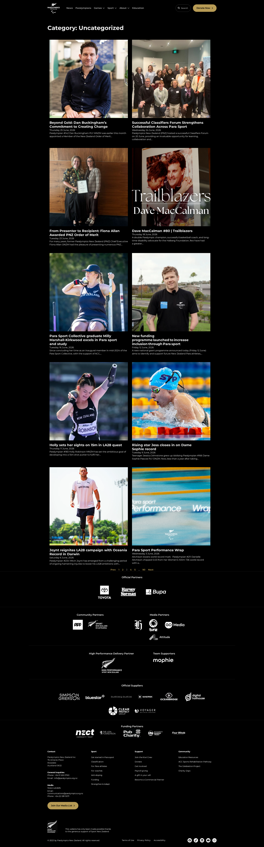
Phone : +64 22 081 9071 (58, 796)
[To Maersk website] (145, 696)
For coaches (97, 771)
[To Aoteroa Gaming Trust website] (155, 733)
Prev (113, 569)
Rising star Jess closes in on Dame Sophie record (162, 447)
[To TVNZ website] (153, 625)
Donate (138, 761)
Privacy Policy (143, 840)
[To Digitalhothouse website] (195, 696)
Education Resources (188, 757)
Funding (95, 779)
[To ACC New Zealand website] (77, 624)
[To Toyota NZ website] (104, 591)
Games (98, 8)
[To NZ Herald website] (138, 625)
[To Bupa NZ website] (156, 591)
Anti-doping (96, 775)
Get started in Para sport (102, 757)
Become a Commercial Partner (149, 779)
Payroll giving (141, 771)
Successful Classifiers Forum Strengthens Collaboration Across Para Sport (167, 125)
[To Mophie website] (163, 660)
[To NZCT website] (85, 733)
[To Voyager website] (145, 710)
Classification (97, 761)
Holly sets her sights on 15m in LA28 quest (86, 445)
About (123, 8)
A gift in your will (143, 775)
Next (150, 569)
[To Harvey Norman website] (128, 591)
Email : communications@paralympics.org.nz (65, 792)
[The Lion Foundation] (108, 733)
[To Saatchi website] (121, 696)
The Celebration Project (189, 766)
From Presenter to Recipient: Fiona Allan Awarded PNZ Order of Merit (85, 233)
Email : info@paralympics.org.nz (62, 778)
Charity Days (184, 771)
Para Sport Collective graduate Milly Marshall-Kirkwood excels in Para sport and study (83, 340)
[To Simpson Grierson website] (69, 696)
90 (143, 569)
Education (138, 8)
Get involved (140, 766)
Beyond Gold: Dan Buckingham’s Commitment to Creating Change (79, 125)
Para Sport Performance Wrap (158, 550)
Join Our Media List (61, 805)
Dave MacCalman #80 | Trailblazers (162, 231)
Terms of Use (128, 840)
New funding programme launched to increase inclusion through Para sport (160, 340)
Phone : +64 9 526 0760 (58, 775)
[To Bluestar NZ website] (95, 696)
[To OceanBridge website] (169, 696)
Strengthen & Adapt (100, 784)
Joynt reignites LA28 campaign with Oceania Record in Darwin (88, 552)
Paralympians (83, 8)
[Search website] (179, 8)
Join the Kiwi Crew (143, 757)
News (69, 8)
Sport (111, 8)
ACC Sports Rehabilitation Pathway (194, 761)
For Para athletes (99, 766)
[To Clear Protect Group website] (119, 710)
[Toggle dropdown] (104, 8)
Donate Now (203, 8)
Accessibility (159, 840)
